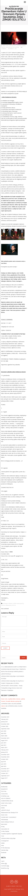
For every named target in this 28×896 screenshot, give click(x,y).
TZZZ (2, 836)
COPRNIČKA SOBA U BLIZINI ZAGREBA (11, 703)
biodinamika (4, 786)
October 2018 (4, 759)
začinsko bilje (4, 850)
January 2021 (4, 721)
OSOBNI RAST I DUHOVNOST (8, 817)
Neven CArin (4, 815)
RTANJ (2, 826)
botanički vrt (4, 789)
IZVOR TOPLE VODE (6, 803)
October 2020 (4, 726)
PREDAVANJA (4, 819)
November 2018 (5, 757)
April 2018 (3, 766)
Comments (5, 866)
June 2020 (3, 731)
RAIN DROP (4, 824)
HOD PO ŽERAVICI (5, 798)
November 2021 (5, 717)
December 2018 (5, 754)
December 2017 (5, 768)
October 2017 (4, 773)
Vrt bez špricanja (5, 848)
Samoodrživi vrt (5, 829)
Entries (4, 863)
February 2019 (4, 750)
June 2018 (3, 764)
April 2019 (3, 745)
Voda (2, 845)
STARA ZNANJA (5, 831)
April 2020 (3, 733)
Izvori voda (4, 805)
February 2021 (4, 719)
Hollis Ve (3, 706)
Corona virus (4, 793)
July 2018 (3, 761)
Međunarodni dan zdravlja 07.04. (9, 812)
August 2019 (4, 740)
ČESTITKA (3, 791)
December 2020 (5, 724)
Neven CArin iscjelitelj (18, 603)
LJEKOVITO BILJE (5, 810)
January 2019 (4, 752)
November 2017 (5, 771)
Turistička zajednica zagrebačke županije (11, 833)
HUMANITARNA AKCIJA (7, 801)
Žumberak (3, 852)
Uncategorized (4, 840)
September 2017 (5, 775)
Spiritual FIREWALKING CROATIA (8, 605)
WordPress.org (5, 868)
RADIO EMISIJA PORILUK (7, 822)
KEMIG (3, 808)
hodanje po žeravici (8, 603)
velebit (3, 843)
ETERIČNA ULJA (5, 796)
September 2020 (5, 728)
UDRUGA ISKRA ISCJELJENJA (8, 838)
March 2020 (4, 735)
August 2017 (4, 778)
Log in (2, 861)
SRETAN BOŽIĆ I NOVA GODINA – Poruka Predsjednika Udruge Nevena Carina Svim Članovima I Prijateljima (11, 688)
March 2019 (4, 747)
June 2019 (3, 743)
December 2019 (5, 738)
